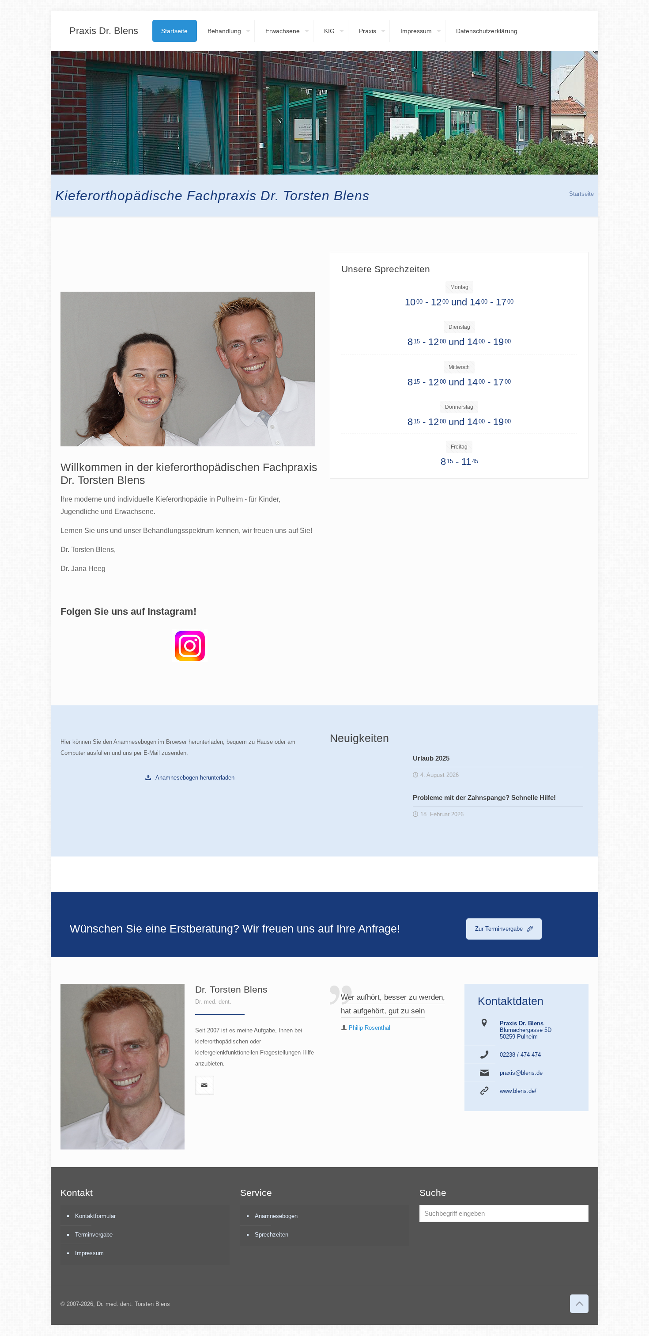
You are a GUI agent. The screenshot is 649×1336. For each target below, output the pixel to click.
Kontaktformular (95, 1216)
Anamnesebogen (276, 1216)
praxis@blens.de (521, 1073)
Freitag (459, 447)
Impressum (89, 1253)
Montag (459, 287)
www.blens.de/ (518, 1091)
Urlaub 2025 (431, 758)
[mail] (204, 1085)
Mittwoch (459, 367)
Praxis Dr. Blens (103, 30)
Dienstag (459, 327)
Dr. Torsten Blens (231, 989)
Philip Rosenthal (369, 1027)
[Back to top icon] (579, 1303)
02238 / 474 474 (520, 1054)
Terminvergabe (94, 1234)
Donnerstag (459, 407)
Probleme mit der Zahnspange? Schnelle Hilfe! (484, 797)
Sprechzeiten (271, 1234)
